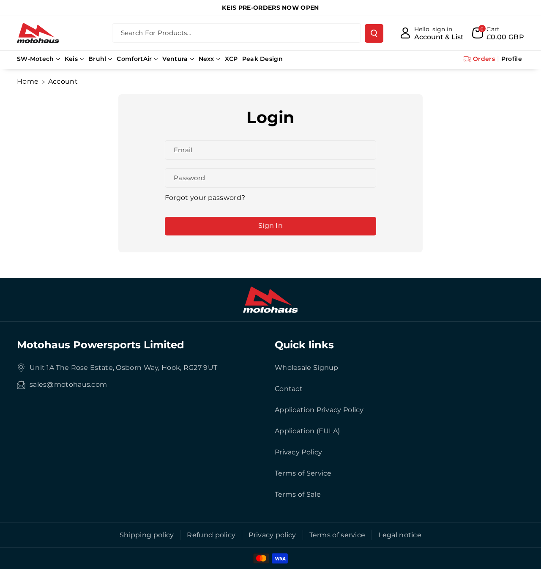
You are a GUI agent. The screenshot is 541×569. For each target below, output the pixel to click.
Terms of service (337, 535)
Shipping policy (147, 535)
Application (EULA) (307, 431)
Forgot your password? (205, 198)
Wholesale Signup (307, 368)
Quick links (304, 345)
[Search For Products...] (374, 33)
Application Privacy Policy (319, 410)
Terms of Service (303, 473)
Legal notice (399, 535)
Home (27, 81)
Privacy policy (272, 535)
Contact (289, 389)
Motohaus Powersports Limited (100, 345)
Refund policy (211, 535)
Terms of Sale (298, 494)
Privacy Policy (298, 452)
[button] (38, 59)
